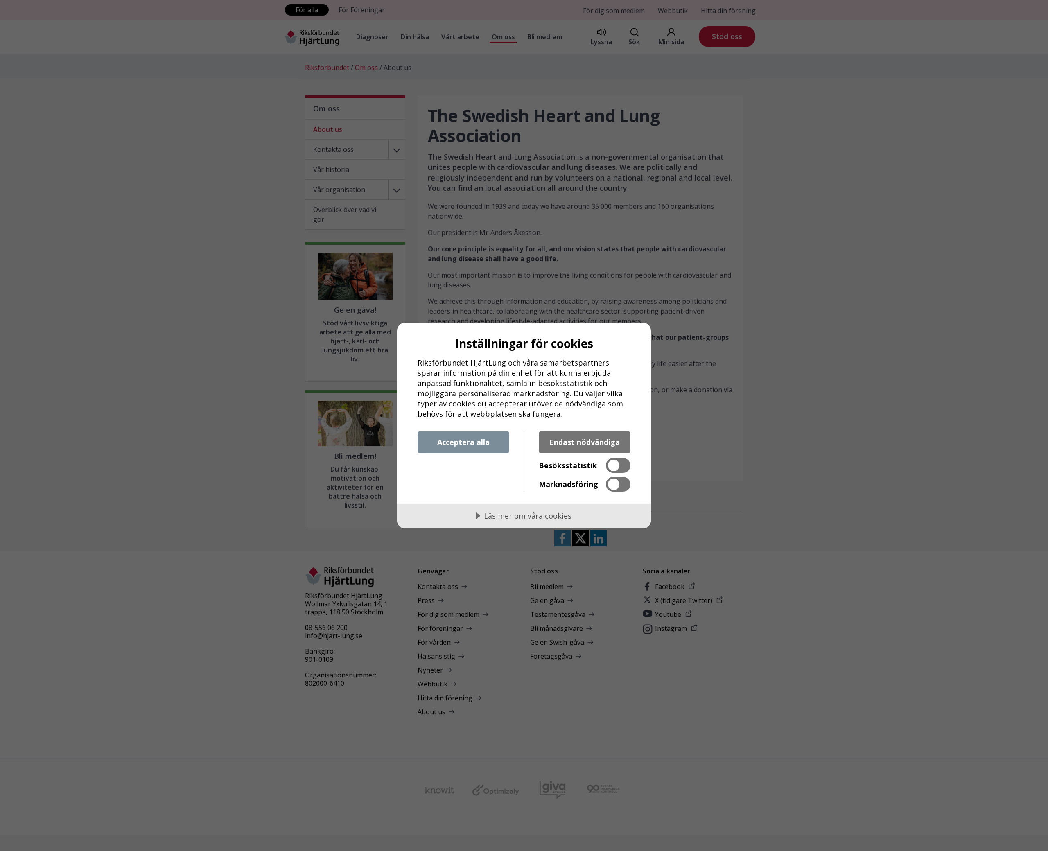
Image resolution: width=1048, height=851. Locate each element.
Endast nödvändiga (584, 442)
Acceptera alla (463, 442)
